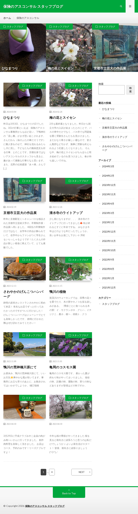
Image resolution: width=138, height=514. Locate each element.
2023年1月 (108, 222)
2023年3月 (108, 212)
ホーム (7, 17)
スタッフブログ (15, 26)
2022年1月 (108, 278)
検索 (101, 83)
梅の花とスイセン (62, 117)
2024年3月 (108, 166)
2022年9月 (108, 259)
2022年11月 (109, 240)
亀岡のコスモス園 (62, 367)
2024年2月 (108, 175)
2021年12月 (109, 287)
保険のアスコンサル (28, 17)
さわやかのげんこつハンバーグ (23, 294)
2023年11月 (109, 194)
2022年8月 (108, 268)
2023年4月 (108, 203)
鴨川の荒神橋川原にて (20, 367)
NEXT (82, 472)
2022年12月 (109, 231)
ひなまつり (11, 117)
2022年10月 (109, 250)
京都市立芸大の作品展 (20, 213)
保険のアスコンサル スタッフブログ (45, 505)
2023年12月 (109, 184)
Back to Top (69, 493)
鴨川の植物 (57, 291)
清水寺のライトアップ (66, 213)
